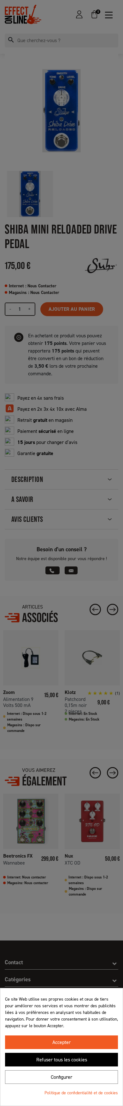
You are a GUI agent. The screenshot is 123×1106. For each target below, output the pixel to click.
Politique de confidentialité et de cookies (81, 1093)
